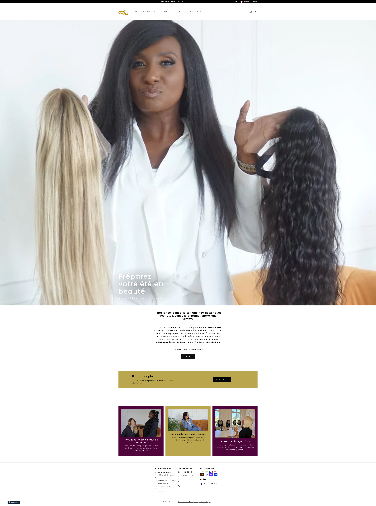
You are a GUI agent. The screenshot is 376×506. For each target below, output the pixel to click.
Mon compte (160, 491)
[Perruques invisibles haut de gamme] (141, 423)
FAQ (190, 12)
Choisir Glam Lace (161, 12)
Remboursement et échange (162, 487)
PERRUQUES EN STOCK (141, 12)
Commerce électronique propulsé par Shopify (194, 502)
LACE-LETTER (180, 12)
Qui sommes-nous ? (163, 472)
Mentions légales (161, 483)
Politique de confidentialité (165, 480)
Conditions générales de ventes (164, 476)
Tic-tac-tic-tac (222, 379)
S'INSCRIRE (188, 356)
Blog (199, 12)
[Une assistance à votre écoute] (188, 420)
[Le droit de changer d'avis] (235, 423)
